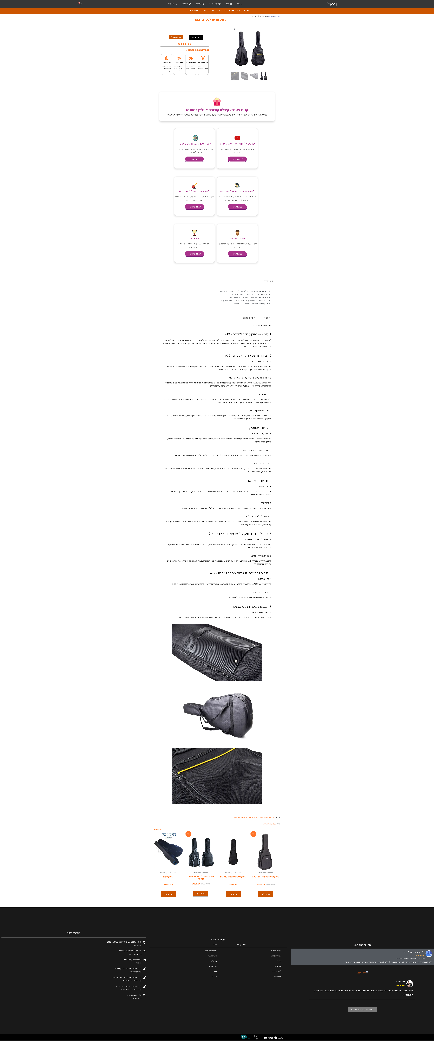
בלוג (215, 971)
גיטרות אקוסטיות (276, 951)
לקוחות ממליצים (276, 971)
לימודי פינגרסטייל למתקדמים (194, 191)
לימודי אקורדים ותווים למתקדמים (237, 191)
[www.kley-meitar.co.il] (144, 959)
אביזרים (265, 824)
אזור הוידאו (278, 966)
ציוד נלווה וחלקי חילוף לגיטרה (242, 817)
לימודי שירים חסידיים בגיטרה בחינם (128, 986)
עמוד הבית (277, 16)
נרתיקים (270, 16)
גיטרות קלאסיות (241, 944)
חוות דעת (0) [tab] (248, 318)
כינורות (215, 944)
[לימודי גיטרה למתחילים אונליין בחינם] (144, 968)
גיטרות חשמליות (276, 956)
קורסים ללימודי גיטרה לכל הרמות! (237, 143)
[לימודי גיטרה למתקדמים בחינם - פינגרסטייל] (144, 977)
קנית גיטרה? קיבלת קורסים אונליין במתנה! (217, 109)
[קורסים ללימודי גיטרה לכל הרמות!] (237, 138)
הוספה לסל (176, 37)
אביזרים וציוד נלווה (211, 951)
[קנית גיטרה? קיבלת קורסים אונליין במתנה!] (217, 102)
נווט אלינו (214, 961)
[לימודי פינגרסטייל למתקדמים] (194, 186)
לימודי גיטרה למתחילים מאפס (195, 143)
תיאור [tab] (267, 318)
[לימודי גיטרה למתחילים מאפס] (195, 138)
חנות (227, 4)
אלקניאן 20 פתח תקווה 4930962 (130, 950)
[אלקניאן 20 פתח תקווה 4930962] (144, 951)
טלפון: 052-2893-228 (134, 995)
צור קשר (171, 4)
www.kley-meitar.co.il (132, 959)
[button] (235, 29)
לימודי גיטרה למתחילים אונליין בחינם (128, 968)
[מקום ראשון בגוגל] (203, 58)
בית (238, 4)
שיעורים (198, 4)
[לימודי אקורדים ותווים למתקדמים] (237, 186)
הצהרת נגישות (212, 966)
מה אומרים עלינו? (362, 945)
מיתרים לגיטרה (212, 956)
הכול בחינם (194, 238)
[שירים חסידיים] (237, 233)
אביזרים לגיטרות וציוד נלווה (266, 817)
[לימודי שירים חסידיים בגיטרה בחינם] (144, 986)
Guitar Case (272, 824)
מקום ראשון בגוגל (203, 63)
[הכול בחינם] (194, 233)
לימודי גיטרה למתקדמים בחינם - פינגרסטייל (126, 977)
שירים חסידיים (237, 238)
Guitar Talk (213, 4)
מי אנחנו (185, 4)
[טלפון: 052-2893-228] (144, 995)
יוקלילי (279, 961)
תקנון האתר (277, 976)
